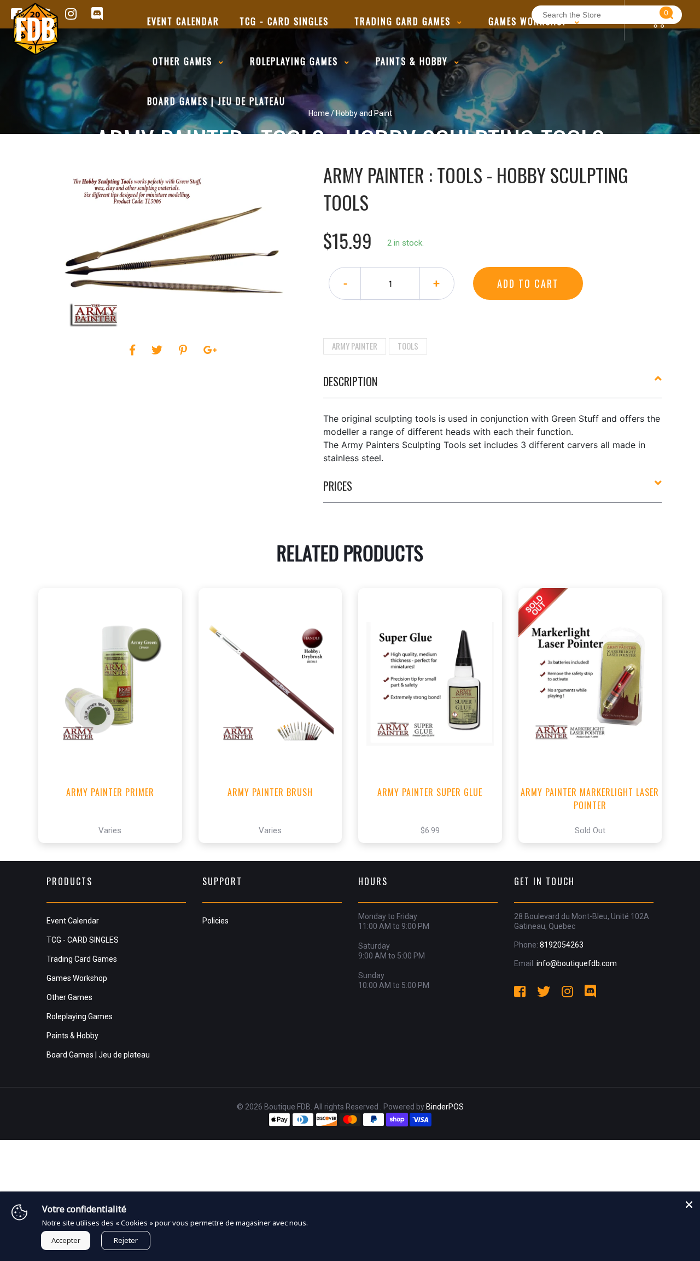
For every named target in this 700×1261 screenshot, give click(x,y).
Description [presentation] (350, 381)
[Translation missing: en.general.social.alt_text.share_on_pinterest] (184, 350)
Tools (408, 346)
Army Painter (354, 346)
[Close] (689, 1202)
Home (318, 113)
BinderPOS (445, 1106)
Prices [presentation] (337, 486)
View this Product (115, 855)
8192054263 (562, 944)
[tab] (492, 385)
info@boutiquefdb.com (576, 963)
